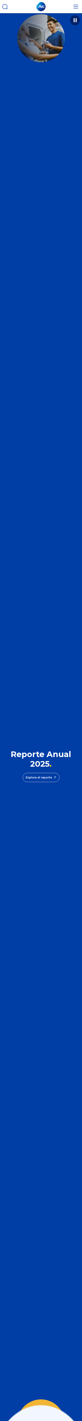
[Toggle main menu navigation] (76, 6)
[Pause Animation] (75, 20)
